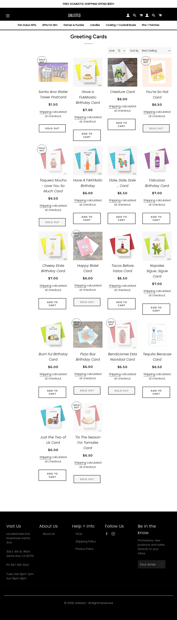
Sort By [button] (134, 50)
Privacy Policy (85, 549)
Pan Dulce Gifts (27, 25)
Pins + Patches (150, 25)
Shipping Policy (86, 541)
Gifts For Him (50, 25)
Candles (95, 25)
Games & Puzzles (73, 25)
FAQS (79, 534)
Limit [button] (112, 50)
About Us (49, 534)
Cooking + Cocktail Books (121, 25)
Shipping (45, 112)
